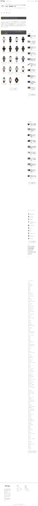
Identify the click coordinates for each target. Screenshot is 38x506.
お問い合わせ (26, 488)
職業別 (32, 248)
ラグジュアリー (30, 250)
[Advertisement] (32, 18)
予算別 (29, 248)
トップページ (18, 487)
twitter (2, 13)
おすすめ (29, 246)
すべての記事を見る (32, 94)
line (9, 13)
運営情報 (26, 487)
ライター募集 (26, 489)
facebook (4, 13)
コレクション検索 (19, 489)
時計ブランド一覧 (19, 488)
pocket (7, 13)
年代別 (33, 246)
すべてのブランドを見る (32, 451)
